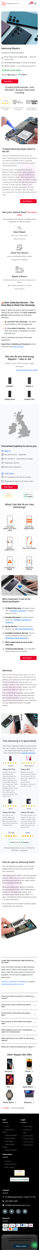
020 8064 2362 (11, 1201)
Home (6, 1108)
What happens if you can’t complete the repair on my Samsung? (17, 1031)
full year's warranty (18, 611)
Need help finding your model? (27, 370)
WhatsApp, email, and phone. (17, 638)
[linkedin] (25, 1211)
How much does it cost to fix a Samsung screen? (17, 997)
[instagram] (18, 1211)
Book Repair (9, 81)
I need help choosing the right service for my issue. (17, 961)
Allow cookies (21, 1246)
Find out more (17, 346)
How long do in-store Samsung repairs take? (16, 1022)
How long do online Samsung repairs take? (15, 1014)
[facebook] (5, 1211)
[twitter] (11, 1211)
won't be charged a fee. (24, 629)
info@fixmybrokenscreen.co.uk (17, 1205)
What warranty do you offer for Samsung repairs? (17, 1039)
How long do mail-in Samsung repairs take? (16, 1006)
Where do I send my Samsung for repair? (17, 1047)
